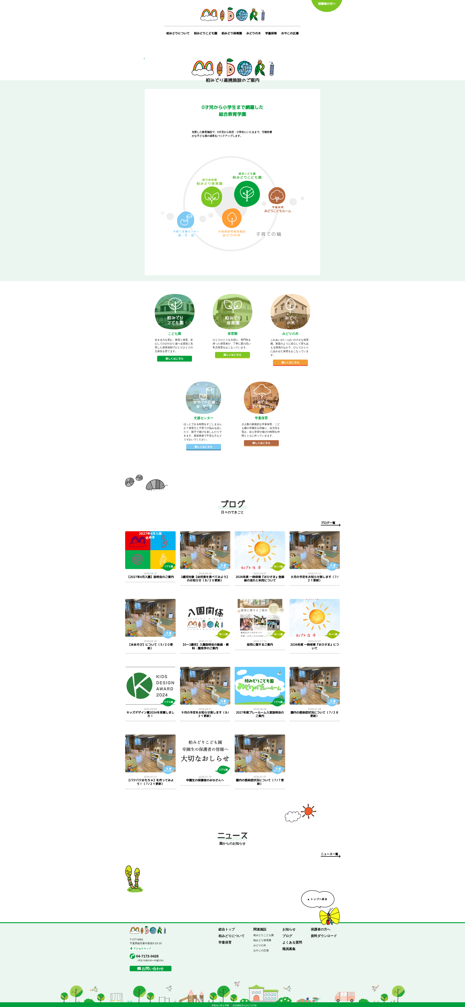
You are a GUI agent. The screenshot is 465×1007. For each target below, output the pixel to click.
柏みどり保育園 (232, 33)
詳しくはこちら (174, 358)
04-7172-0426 (147, 956)
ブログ (287, 936)
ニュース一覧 (329, 854)
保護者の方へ (326, 4)
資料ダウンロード (324, 936)
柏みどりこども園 (205, 33)
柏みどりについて (178, 33)
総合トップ (227, 929)
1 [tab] (144, 58)
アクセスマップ (142, 948)
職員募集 (289, 949)
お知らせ (289, 929)
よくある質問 (292, 942)
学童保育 (271, 33)
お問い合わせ (153, 969)
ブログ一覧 (328, 523)
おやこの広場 (290, 33)
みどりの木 (253, 33)
